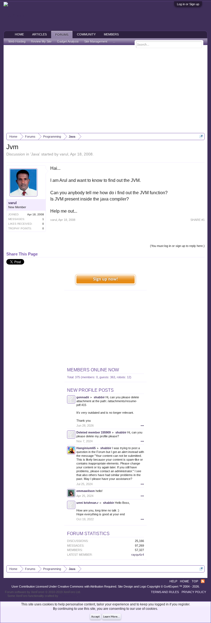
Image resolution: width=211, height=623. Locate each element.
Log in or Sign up (188, 4)
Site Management (95, 41)
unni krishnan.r (87, 502)
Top (195, 581)
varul (64, 154)
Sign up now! (105, 279)
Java (35, 154)
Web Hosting (17, 41)
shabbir (99, 397)
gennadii (82, 397)
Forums (61, 34)
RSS (203, 581)
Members (111, 34)
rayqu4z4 (137, 554)
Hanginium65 (86, 448)
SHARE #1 (197, 219)
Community (86, 34)
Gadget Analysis (68, 41)
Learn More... (111, 616)
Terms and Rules (165, 592)
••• (142, 425)
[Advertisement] (105, 89)
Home (19, 34)
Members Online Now (93, 370)
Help (173, 581)
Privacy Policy (194, 592)
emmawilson (85, 491)
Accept (95, 616)
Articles (39, 34)
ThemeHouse (68, 595)
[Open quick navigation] (201, 136)
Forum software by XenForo (43, 592)
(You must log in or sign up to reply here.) (177, 245)
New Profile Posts (90, 390)
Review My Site (41, 41)
